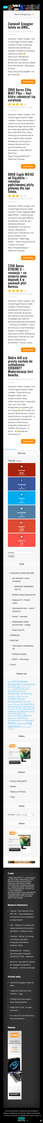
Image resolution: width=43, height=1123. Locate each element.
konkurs (12, 696)
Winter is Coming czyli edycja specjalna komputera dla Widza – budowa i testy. (22, 928)
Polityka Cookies (19, 654)
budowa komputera (18, 682)
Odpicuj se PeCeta (17, 791)
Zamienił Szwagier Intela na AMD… (20, 25)
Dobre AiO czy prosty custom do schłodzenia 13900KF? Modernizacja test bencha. (20, 366)
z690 (29, 727)
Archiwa (11, 814)
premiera (13, 715)
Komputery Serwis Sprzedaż (22, 573)
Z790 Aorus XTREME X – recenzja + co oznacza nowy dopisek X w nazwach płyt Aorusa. (17, 276)
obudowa (27, 708)
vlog (29, 723)
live (19, 696)
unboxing (21, 723)
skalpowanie (14, 720)
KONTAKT (14, 640)
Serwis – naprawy (19, 616)
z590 (25, 727)
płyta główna (25, 715)
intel (23, 687)
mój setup (18, 704)
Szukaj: (11, 552)
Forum (13, 664)
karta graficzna (21, 689)
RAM (10, 718)
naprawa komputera (21, 705)
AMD (14, 681)
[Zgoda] (40, 1115)
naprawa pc (28, 706)
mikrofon (25, 696)
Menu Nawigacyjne (22, 14)
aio (9, 681)
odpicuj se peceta (18, 711)
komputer (22, 691)
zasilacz (11, 729)
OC (33, 708)
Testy (12, 797)
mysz (10, 704)
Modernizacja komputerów (23, 594)
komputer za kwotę (20, 693)
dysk (14, 687)
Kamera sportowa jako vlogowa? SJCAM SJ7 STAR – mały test (21, 953)
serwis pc (22, 718)
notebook (11, 709)
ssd (22, 720)
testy (12, 723)
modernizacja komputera (16, 700)
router (14, 718)
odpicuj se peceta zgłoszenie (21, 712)
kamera (28, 687)
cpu (10, 686)
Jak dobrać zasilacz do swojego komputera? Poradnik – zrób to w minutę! (22, 965)
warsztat (14, 726)
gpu (19, 686)
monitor (27, 701)
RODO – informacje (20, 659)
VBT (27, 32)
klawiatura (13, 691)
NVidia (19, 708)
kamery (10, 689)
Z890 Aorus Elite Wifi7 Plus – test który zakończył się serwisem (21, 94)
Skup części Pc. (18, 630)
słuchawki (29, 720)
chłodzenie (29, 684)
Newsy (13, 786)
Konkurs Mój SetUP (18, 781)
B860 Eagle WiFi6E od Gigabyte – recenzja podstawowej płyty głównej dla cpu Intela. (21, 183)
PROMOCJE (15, 635)
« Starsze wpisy (9, 449)
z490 (22, 727)
